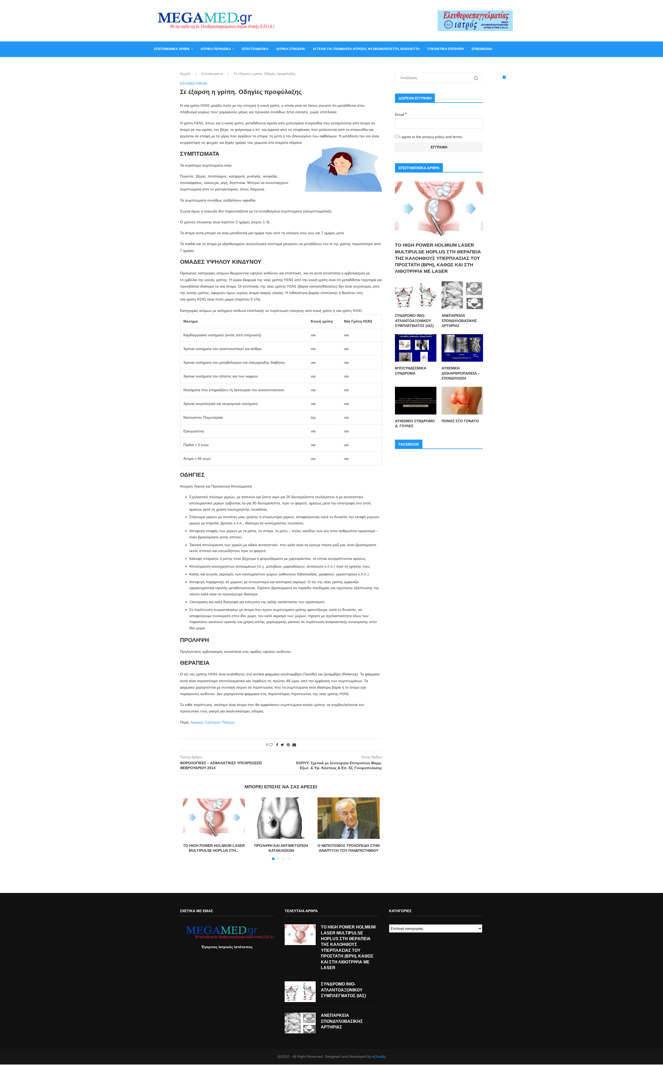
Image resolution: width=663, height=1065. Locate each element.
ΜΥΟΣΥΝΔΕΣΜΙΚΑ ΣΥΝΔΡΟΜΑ (410, 370)
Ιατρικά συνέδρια (290, 49)
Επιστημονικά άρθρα (172, 49)
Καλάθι (160, 64)
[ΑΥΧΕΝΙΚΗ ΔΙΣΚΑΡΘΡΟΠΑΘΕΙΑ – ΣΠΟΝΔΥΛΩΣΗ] (462, 348)
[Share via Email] (294, 745)
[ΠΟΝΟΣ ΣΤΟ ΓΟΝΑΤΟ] (462, 400)
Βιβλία (179, 64)
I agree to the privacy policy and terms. (430, 137)
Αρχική (185, 74)
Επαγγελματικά (255, 49)
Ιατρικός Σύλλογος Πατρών (213, 722)
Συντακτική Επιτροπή (445, 49)
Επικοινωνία (482, 49)
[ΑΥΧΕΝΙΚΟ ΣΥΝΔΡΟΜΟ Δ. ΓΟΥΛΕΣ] (415, 400)
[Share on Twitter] (282, 745)
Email (401, 114)
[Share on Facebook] (277, 745)
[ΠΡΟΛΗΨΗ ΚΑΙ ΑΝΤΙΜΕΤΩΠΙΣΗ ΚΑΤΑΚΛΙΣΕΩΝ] (281, 818)
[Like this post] (271, 745)
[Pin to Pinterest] (288, 745)
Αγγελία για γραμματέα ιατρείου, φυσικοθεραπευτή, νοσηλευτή (366, 49)
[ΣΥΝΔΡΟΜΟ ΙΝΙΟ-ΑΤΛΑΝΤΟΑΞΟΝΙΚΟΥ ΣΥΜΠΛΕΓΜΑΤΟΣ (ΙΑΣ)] (415, 295)
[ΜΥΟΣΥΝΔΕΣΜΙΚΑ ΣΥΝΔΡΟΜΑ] (415, 348)
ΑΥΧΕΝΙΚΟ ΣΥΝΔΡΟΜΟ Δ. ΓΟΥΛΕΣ (415, 423)
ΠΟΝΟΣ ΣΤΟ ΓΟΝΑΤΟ (460, 421)
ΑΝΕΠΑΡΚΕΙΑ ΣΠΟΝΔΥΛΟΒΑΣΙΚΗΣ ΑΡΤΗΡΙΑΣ (459, 320)
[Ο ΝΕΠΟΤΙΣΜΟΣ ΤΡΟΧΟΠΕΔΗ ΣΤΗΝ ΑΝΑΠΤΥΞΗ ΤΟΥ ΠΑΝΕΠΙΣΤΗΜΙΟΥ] (349, 818)
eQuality (379, 1056)
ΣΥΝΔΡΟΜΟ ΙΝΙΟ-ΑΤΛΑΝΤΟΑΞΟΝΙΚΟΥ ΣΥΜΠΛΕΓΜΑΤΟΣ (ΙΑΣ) (414, 320)
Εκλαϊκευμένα (212, 74)
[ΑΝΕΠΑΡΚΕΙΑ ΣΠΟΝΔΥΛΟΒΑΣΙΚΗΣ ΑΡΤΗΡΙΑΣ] (462, 295)
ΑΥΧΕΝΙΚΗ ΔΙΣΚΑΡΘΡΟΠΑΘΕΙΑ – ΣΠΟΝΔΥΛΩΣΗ (461, 373)
